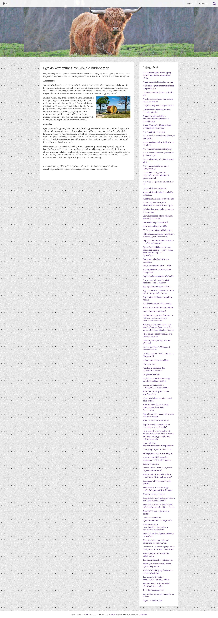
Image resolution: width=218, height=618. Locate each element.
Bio (6, 3)
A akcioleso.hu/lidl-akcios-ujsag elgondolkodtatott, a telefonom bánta (157, 75)
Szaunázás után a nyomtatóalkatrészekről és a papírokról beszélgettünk (155, 527)
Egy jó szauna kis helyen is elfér (157, 266)
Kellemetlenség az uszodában (156, 360)
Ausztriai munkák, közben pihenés (158, 199)
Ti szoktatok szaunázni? (153, 590)
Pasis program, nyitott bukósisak (157, 449)
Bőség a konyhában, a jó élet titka (157, 230)
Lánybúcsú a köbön (151, 374)
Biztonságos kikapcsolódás (155, 226)
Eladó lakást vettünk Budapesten (157, 304)
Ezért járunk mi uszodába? (154, 311)
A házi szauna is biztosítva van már (158, 82)
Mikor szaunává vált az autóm (156, 420)
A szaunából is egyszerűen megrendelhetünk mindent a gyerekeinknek (156, 175)
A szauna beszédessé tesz (154, 132)
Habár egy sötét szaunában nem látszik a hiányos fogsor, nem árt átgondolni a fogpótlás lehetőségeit (158, 327)
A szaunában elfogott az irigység (157, 149)
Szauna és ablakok (151, 464)
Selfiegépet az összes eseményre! (157, 453)
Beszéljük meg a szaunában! (155, 222)
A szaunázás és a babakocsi (154, 188)
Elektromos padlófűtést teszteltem (158, 307)
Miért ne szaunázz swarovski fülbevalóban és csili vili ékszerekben (155, 407)
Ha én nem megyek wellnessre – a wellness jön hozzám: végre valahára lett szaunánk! (158, 318)
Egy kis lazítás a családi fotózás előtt (158, 276)
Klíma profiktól (149, 364)
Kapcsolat (203, 3)
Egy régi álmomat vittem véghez (157, 287)
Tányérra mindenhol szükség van (158, 560)
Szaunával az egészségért (154, 494)
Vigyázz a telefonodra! (152, 600)
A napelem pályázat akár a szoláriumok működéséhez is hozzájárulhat (156, 119)
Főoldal (190, 3)
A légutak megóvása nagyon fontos (158, 105)
